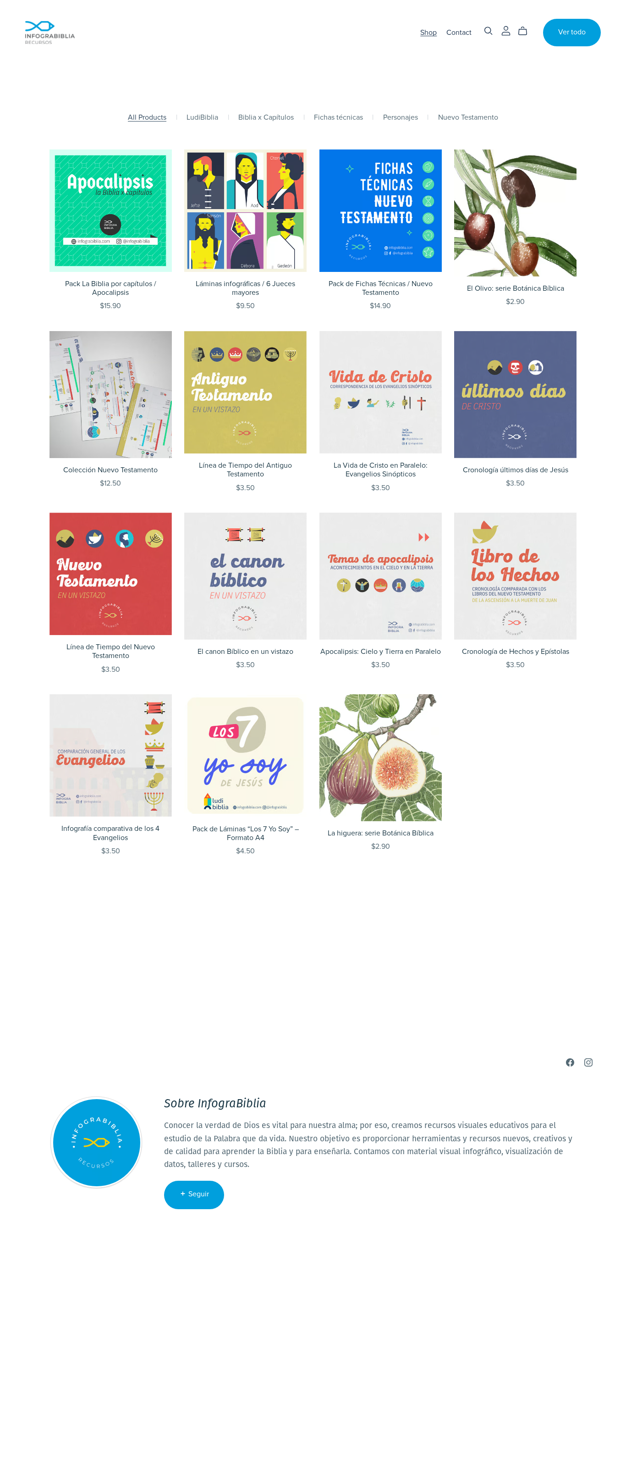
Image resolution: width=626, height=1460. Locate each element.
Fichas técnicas (338, 117)
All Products (147, 117)
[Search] (488, 31)
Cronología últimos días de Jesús (515, 470)
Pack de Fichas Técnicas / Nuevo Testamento (381, 288)
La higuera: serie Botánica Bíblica (381, 833)
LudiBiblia (202, 117)
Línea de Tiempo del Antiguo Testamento (245, 470)
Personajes (400, 117)
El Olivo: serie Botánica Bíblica (515, 288)
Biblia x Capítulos (266, 117)
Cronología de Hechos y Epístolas (515, 651)
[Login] (505, 30)
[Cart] (526, 31)
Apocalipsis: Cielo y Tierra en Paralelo (380, 651)
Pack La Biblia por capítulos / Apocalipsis (110, 288)
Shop (428, 32)
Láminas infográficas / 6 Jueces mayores (245, 288)
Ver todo (572, 32)
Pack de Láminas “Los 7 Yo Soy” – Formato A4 (245, 833)
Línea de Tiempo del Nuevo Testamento (110, 651)
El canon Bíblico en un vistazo (245, 651)
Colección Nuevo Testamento (110, 470)
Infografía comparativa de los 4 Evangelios (110, 833)
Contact (459, 32)
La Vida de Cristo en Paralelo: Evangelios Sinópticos (381, 470)
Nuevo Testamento (468, 117)
